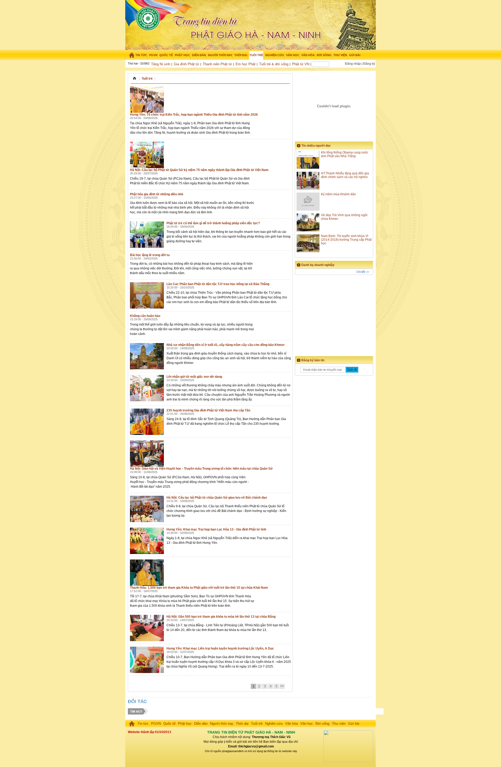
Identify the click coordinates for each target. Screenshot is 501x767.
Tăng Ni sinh (160, 64)
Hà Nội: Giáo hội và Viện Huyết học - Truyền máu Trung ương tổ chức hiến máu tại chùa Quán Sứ (201, 468)
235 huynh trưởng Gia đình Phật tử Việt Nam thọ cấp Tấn (208, 410)
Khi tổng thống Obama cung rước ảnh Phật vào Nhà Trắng (344, 154)
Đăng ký (369, 64)
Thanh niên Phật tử (217, 64)
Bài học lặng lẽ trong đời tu (150, 255)
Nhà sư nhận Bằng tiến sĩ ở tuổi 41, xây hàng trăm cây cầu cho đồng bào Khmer (225, 345)
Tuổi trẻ (147, 78)
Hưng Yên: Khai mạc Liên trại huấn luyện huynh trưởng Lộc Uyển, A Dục (220, 648)
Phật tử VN (300, 64)
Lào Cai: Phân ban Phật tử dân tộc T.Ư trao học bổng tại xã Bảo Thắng (217, 284)
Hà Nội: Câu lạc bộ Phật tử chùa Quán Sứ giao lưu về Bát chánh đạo (216, 497)
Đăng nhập (353, 64)
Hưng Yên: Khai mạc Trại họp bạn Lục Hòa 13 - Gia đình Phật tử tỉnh (216, 529)
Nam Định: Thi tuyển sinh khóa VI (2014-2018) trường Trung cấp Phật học (346, 239)
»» (282, 686)
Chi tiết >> (362, 271)
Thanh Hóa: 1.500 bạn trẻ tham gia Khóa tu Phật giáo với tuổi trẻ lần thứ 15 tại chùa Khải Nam (199, 587)
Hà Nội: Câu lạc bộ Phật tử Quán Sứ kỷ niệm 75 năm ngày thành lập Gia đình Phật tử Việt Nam (199, 170)
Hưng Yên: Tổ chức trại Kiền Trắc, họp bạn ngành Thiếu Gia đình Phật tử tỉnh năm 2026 (194, 114)
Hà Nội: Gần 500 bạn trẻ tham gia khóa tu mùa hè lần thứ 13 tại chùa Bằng (221, 616)
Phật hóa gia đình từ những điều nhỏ (156, 194)
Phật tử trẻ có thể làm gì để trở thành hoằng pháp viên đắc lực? (213, 223)
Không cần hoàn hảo (145, 316)
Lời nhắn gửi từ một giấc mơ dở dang (194, 377)
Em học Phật (245, 64)
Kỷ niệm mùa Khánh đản (338, 194)
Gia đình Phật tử (186, 64)
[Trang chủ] (130, 55)
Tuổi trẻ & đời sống (273, 64)
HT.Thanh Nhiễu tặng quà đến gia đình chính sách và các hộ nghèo (345, 175)
